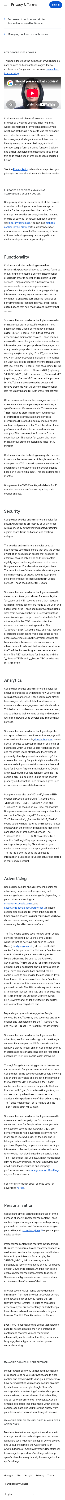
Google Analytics (43, 739)
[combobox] (20, 1494)
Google (8, 1475)
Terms (50, 1475)
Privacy (40, 1475)
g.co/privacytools (18, 222)
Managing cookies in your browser (28, 34)
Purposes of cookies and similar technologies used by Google (27, 21)
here (19, 1187)
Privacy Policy (20, 169)
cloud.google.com (21, 946)
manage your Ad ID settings (44, 1170)
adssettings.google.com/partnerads (24, 907)
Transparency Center (16, 1483)
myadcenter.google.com (17, 903)
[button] (5, 5)
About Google (24, 1475)
